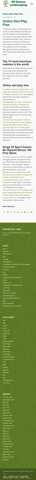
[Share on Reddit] (28, 212)
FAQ (4, 272)
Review (5, 367)
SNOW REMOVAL (8, 303)
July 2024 (6, 431)
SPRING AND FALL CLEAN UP (12, 306)
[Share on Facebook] (4, 212)
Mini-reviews (7, 346)
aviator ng (6, 333)
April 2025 (6, 410)
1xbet (5, 328)
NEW (4, 362)
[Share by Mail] (31, 212)
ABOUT (5, 249)
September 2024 (8, 426)
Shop (4, 301)
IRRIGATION (7, 283)
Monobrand (6, 352)
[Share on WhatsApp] (11, 212)
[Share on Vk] (24, 212)
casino (5, 339)
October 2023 (7, 446)
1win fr (5, 326)
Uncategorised (7, 380)
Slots (4, 378)
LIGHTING (6, 288)
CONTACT (6, 270)
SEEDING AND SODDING (11, 298)
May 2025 (6, 407)
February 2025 (7, 415)
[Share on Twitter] (8, 212)
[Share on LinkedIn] (18, 212)
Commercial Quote (9, 267)
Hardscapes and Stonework (12, 277)
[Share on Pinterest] (14, 212)
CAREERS (6, 251)
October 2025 (7, 397)
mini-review (6, 344)
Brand (5, 336)
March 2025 (7, 413)
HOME (5, 280)
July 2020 (6, 459)
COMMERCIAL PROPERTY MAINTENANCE (17, 264)
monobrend (6, 354)
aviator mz (6, 331)
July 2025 (6, 402)
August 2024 (7, 428)
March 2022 (7, 454)
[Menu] (30, 4)
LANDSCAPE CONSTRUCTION (12, 285)
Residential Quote (9, 296)
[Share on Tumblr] (21, 212)
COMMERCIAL (7, 262)
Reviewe (5, 370)
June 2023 (6, 449)
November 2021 (8, 457)
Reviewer (6, 372)
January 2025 (7, 418)
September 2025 (8, 400)
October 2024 (7, 423)
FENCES (5, 275)
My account (6, 290)
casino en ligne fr (8, 341)
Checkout (6, 259)
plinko (4, 365)
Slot (4, 375)
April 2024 (6, 436)
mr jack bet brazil (8, 359)
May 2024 (6, 433)
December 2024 (8, 420)
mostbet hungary (8, 357)
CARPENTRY (7, 254)
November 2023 (8, 444)
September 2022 (8, 452)
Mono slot (6, 349)
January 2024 (7, 441)
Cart (4, 257)
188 (4, 323)
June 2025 (6, 405)
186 (4, 320)
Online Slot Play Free (13, 13)
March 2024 (7, 439)
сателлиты (6, 383)
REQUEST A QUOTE (9, 293)
